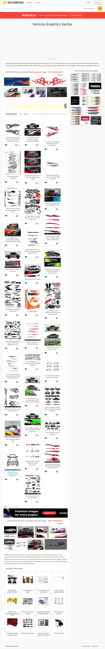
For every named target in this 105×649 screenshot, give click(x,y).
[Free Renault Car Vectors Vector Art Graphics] (52, 366)
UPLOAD (98, 3)
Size (20, 114)
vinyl (57, 106)
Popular (26, 114)
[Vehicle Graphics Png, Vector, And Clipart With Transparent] (52, 164)
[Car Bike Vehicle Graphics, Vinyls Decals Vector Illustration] (52, 131)
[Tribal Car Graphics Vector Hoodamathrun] (13, 397)
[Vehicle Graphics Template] (33, 270)
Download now (76, 15)
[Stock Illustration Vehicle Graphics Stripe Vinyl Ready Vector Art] (13, 330)
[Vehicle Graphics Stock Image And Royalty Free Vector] (13, 197)
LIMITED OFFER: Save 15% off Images (26, 72)
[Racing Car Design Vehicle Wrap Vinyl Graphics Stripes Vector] (52, 258)
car (16, 106)
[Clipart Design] (33, 299)
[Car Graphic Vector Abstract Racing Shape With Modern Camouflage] (13, 229)
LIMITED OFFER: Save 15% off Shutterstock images (27, 521)
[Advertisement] (52, 43)
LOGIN (89, 2)
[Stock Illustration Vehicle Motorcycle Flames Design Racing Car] (52, 396)
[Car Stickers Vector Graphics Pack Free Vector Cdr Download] (52, 296)
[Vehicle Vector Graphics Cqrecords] (13, 259)
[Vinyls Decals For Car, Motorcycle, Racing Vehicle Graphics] (33, 357)
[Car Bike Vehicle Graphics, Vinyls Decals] (13, 294)
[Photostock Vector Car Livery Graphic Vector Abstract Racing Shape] (33, 386)
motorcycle (32, 106)
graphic (41, 106)
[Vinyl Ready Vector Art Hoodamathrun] (33, 484)
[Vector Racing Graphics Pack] (13, 429)
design (50, 106)
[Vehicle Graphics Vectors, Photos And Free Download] (33, 450)
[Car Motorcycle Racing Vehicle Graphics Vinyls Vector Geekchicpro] (52, 224)
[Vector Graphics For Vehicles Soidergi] (33, 331)
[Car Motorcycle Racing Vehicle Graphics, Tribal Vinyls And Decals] (13, 363)
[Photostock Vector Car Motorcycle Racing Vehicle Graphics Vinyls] (33, 238)
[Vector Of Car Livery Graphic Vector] (52, 335)
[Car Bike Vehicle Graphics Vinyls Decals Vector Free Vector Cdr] (33, 201)
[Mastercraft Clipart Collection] (13, 163)
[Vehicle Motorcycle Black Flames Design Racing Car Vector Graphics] (52, 453)
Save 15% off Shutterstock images (86, 71)
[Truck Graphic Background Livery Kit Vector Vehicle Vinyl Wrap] (33, 419)
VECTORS (29, 2)
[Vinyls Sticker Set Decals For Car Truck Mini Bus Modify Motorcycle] (13, 129)
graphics (16, 506)
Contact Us (95, 646)
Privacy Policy (86, 646)
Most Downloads (11, 114)
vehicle (8, 106)
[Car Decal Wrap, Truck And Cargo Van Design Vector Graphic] (33, 162)
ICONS (37, 2)
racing (22, 106)
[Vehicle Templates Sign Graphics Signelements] (52, 195)
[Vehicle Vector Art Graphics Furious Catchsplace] (13, 460)
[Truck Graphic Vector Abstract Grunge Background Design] (33, 129)
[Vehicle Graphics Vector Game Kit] (52, 426)
